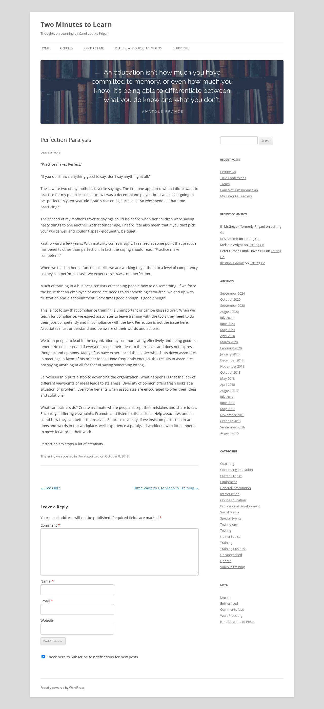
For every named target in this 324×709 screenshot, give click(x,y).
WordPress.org (231, 615)
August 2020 (229, 311)
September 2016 (232, 427)
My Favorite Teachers (236, 196)
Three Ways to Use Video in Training (166, 488)
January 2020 (229, 354)
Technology (229, 524)
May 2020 (227, 330)
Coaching (227, 463)
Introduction (229, 494)
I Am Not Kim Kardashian (239, 190)
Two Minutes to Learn (76, 24)
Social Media (229, 512)
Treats (225, 184)
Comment (50, 525)
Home (45, 48)
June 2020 (227, 323)
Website (47, 620)
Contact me (94, 48)
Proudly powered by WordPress (62, 687)
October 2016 (230, 421)
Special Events (230, 518)
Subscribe (181, 48)
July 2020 (226, 317)
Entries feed (229, 603)
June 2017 (227, 402)
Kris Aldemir (229, 238)
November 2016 (232, 415)
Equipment (228, 482)
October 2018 (230, 372)
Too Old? (50, 488)
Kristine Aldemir (232, 263)
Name (47, 581)
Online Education (233, 500)
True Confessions (233, 178)
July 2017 (226, 396)
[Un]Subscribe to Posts (237, 621)
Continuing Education (236, 469)
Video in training (232, 567)
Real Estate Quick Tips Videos (138, 48)
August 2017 (229, 390)
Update (225, 561)
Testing (225, 530)
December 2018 (232, 360)
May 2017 (227, 409)
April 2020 (227, 336)
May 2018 (227, 378)
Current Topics (231, 475)
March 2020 (229, 342)
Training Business (233, 548)
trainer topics (230, 536)
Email (46, 601)
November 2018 (232, 366)
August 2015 (229, 433)
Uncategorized (88, 456)
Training (226, 542)
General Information (235, 488)
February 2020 (231, 348)
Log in (224, 597)
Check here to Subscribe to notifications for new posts (92, 657)
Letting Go (228, 171)
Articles (66, 48)
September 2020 (232, 305)
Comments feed (232, 609)
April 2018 (227, 384)
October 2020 (230, 299)
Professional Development (240, 506)
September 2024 (232, 293)
